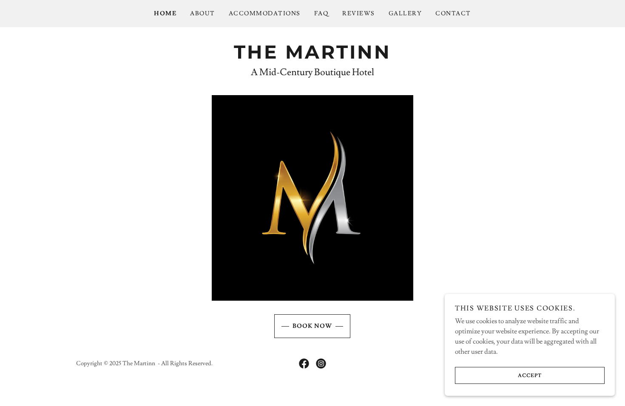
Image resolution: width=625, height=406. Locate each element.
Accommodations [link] (265, 13)
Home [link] (165, 13)
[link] (312, 56)
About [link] (202, 13)
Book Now (312, 326)
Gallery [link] (405, 13)
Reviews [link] (358, 13)
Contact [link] (453, 13)
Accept (530, 375)
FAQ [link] (321, 13)
